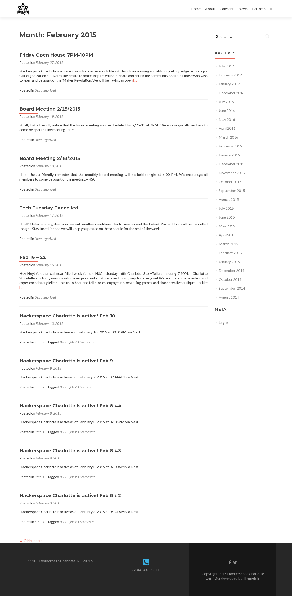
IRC (273, 8)
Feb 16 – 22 (32, 257)
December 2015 (231, 164)
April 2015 (227, 235)
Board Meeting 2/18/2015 (49, 158)
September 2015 (232, 190)
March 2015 (228, 244)
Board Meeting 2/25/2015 (49, 109)
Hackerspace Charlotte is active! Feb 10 (67, 316)
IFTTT (64, 342)
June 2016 (227, 110)
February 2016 (230, 146)
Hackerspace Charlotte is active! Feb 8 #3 (70, 450)
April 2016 (227, 128)
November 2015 (232, 172)
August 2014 (229, 297)
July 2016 (226, 101)
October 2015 (230, 181)
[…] (135, 80)
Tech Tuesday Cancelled (48, 208)
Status (39, 342)
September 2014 (232, 288)
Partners (259, 8)
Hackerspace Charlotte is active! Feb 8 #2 (70, 495)
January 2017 (229, 84)
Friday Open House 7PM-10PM (56, 55)
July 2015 (226, 208)
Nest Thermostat (82, 342)
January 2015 (229, 261)
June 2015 (227, 217)
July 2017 (226, 66)
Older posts (30, 540)
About (210, 8)
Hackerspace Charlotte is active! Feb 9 (66, 361)
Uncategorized (45, 90)
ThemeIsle (251, 578)
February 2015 (230, 252)
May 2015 (227, 226)
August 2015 (229, 199)
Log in (223, 322)
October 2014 (230, 279)
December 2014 (231, 270)
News (243, 8)
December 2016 (231, 92)
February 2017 (230, 75)
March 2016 (228, 137)
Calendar (227, 8)
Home (196, 8)
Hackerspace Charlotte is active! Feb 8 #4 (70, 405)
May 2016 (227, 119)
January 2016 (229, 155)
